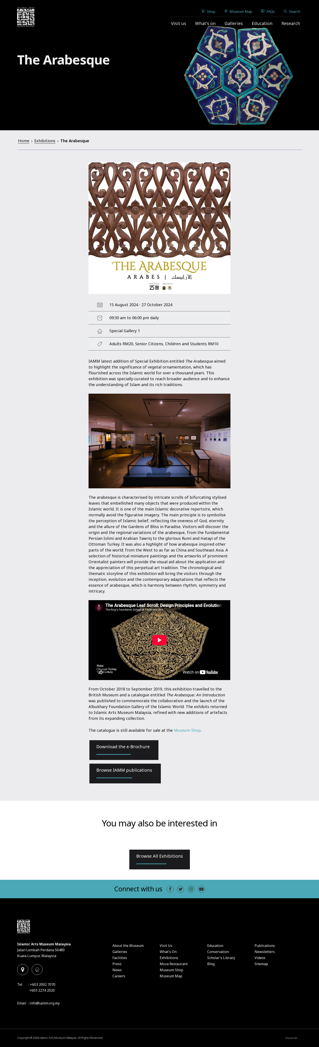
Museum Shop (187, 730)
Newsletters (265, 951)
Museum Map (241, 11)
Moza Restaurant (174, 963)
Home (23, 140)
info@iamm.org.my (45, 1003)
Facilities (119, 957)
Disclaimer (291, 1038)
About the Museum (128, 945)
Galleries (234, 23)
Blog (211, 963)
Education (262, 23)
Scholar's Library (221, 957)
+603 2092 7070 (42, 984)
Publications (265, 945)
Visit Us (166, 945)
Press (117, 963)
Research (290, 23)
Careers (118, 976)
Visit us (178, 23)
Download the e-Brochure (123, 747)
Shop (211, 11)
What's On (168, 951)
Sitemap (261, 963)
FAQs (270, 11)
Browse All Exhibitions (159, 856)
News (117, 970)
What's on (205, 23)
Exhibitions (44, 140)
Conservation (218, 951)
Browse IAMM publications (124, 770)
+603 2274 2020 (42, 990)
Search (294, 11)
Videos (260, 957)
